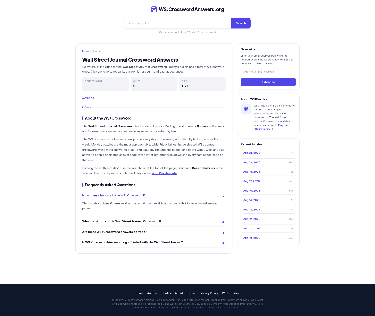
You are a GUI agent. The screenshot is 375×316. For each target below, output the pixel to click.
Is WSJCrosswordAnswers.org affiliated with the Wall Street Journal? (132, 242)
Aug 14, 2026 (268, 199)
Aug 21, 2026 (268, 152)
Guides (166, 293)
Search (241, 23)
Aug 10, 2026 (268, 237)
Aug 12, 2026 (268, 218)
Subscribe (268, 81)
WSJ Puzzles (230, 293)
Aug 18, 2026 (268, 171)
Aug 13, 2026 (268, 209)
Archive (152, 293)
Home (85, 51)
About (179, 293)
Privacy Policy (208, 293)
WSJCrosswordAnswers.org (191, 9)
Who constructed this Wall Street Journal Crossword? (122, 221)
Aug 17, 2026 (268, 181)
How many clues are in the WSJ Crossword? (114, 195)
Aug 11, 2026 (268, 228)
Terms (191, 293)
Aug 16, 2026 (268, 190)
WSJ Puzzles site (164, 173)
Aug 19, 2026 (268, 162)
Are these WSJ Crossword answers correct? (114, 231)
